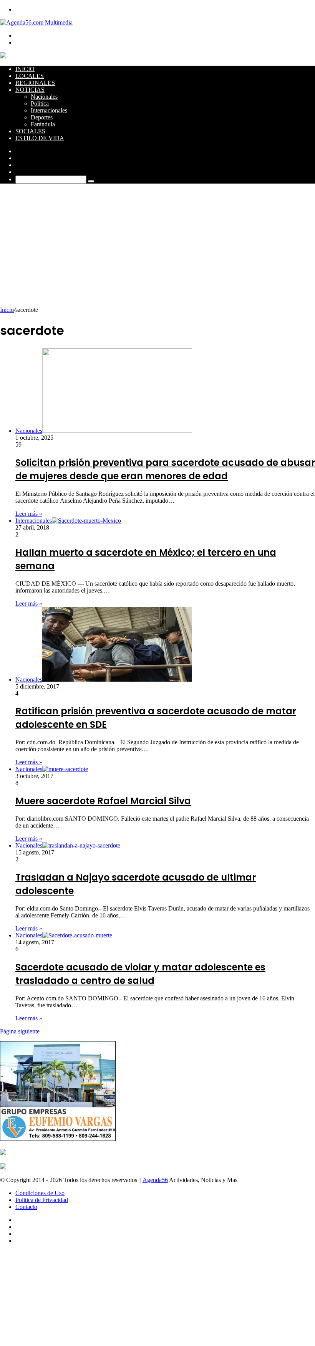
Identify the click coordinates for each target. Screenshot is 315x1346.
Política (40, 103)
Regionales (35, 82)
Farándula (43, 124)
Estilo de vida (39, 138)
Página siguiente (20, 1031)
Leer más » (28, 513)
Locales (29, 76)
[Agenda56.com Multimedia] (36, 22)
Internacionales (49, 110)
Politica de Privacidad (41, 1200)
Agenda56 (155, 1180)
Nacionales (44, 96)
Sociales (30, 131)
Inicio (25, 69)
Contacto (26, 1207)
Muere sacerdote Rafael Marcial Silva (103, 801)
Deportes (42, 117)
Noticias (30, 89)
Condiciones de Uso (40, 1193)
